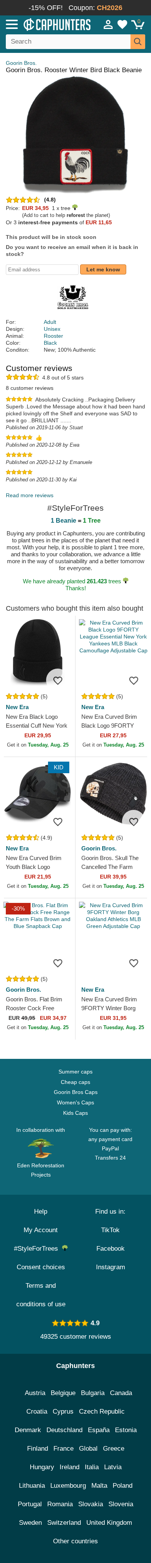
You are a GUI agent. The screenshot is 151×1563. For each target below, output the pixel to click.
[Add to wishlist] (57, 680)
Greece (113, 1448)
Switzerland (64, 1522)
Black (50, 343)
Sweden (30, 1522)
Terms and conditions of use (40, 1295)
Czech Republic (102, 1411)
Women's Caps (75, 1102)
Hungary (42, 1467)
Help (40, 1211)
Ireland (69, 1467)
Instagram (110, 1267)
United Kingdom (109, 1522)
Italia (92, 1467)
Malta (99, 1485)
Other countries (75, 1541)
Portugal (30, 1504)
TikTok (110, 1230)
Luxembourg (68, 1485)
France (63, 1448)
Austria (35, 1393)
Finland (37, 1448)
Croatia (36, 1411)
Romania (60, 1504)
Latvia (113, 1467)
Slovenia (120, 1504)
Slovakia (90, 1504)
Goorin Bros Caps (76, 1092)
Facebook (110, 1248)
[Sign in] (108, 24)
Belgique (63, 1393)
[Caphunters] (44, 23)
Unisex (52, 329)
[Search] (137, 41)
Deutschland (64, 1430)
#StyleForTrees (38, 1248)
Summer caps (75, 1072)
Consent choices (41, 1267)
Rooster (53, 336)
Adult (50, 322)
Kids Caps (75, 1113)
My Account (41, 1230)
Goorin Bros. (21, 63)
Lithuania (32, 1485)
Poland (122, 1485)
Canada (121, 1393)
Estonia (126, 1430)
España (99, 1430)
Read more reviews (29, 495)
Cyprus (63, 1411)
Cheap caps (75, 1082)
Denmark (28, 1430)
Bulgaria (93, 1393)
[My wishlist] (122, 24)
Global (88, 1448)
